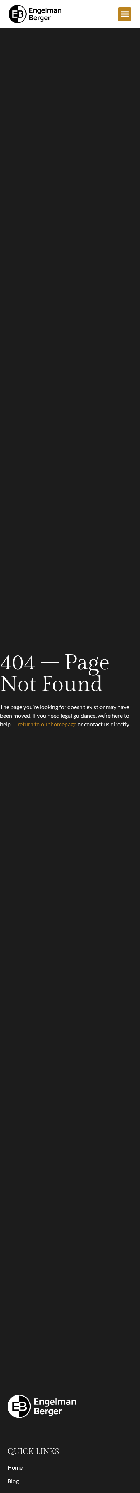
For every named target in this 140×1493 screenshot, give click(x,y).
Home (15, 1467)
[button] (125, 14)
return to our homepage (47, 724)
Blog (13, 1481)
